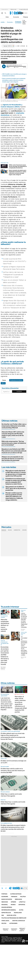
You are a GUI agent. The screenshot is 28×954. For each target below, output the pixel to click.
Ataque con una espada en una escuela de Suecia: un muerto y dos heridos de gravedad (13, 458)
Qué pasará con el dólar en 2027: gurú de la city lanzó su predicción (16, 488)
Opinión (13, 902)
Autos (21, 910)
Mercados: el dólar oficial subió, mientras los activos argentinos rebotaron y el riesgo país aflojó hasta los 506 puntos (21, 704)
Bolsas (10, 530)
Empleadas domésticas (18, 22)
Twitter (2, 888)
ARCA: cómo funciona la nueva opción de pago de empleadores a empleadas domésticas (18, 166)
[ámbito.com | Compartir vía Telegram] (24, 46)
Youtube (17, 888)
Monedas (3, 530)
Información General (8, 910)
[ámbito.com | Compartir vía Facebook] (18, 46)
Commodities (17, 530)
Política (23, 896)
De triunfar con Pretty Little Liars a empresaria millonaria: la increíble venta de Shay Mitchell (14, 426)
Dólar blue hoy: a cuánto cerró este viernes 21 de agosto (13, 803)
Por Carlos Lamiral (23, 630)
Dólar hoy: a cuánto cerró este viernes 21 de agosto (11, 795)
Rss (2, 915)
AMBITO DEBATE (22, 929)
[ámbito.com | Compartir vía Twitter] (20, 46)
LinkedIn (13, 888)
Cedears (24, 530)
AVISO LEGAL (5, 920)
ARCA (3, 383)
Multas (3, 923)
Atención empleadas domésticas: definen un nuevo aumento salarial (5, 625)
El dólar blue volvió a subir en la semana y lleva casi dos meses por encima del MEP (13, 770)
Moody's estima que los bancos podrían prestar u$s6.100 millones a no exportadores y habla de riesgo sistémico (14, 496)
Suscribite (19, 391)
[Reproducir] (4, 66)
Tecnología (18, 912)
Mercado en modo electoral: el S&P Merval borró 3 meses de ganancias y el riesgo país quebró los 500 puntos (16, 473)
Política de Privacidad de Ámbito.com (13, 918)
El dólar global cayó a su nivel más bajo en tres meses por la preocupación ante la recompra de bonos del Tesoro (13, 736)
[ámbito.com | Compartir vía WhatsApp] (16, 46)
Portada (4, 894)
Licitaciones (13, 923)
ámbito (3, 22)
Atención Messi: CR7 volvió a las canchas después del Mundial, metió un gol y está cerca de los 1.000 (13, 434)
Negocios (4, 902)
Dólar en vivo (13, 9)
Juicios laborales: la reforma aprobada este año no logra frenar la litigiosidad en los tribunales (24, 620)
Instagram (9, 888)
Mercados (18, 899)
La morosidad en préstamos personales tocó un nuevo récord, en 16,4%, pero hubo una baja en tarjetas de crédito (24, 646)
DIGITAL (6, 929)
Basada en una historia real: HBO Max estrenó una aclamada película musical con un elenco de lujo (14, 451)
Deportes (22, 904)
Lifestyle (22, 902)
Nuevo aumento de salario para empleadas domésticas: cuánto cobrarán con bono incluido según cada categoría (13, 80)
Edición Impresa (6, 907)
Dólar (7, 17)
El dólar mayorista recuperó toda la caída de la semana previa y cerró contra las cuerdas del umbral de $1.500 (13, 828)
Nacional (4, 904)
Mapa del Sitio (11, 915)
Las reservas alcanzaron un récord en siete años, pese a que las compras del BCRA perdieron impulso (6, 704)
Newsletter (23, 888)
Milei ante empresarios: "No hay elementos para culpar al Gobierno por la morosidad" (14, 443)
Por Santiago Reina (23, 657)
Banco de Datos (6, 899)
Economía (16, 17)
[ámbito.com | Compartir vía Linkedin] (22, 46)
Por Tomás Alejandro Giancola (3, 668)
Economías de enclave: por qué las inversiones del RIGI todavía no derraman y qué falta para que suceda (5, 655)
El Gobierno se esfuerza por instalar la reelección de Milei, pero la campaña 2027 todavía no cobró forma (16, 481)
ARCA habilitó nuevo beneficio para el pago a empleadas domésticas (14, 74)
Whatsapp (21, 888)
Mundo (13, 904)
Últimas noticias (15, 894)
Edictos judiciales (18, 920)
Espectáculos (6, 912)
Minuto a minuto (20, 694)
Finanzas (14, 896)
